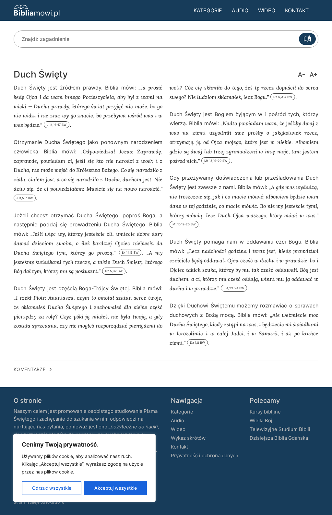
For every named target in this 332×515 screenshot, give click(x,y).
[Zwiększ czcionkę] (313, 74)
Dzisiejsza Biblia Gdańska (279, 438)
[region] (84, 468)
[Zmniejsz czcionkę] (301, 74)
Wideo (266, 10)
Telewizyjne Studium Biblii (280, 429)
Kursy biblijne (265, 412)
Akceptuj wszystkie (115, 488)
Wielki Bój (261, 420)
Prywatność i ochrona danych (204, 455)
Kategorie (208, 10)
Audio (240, 10)
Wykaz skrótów (188, 438)
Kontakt (297, 10)
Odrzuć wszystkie (51, 488)
